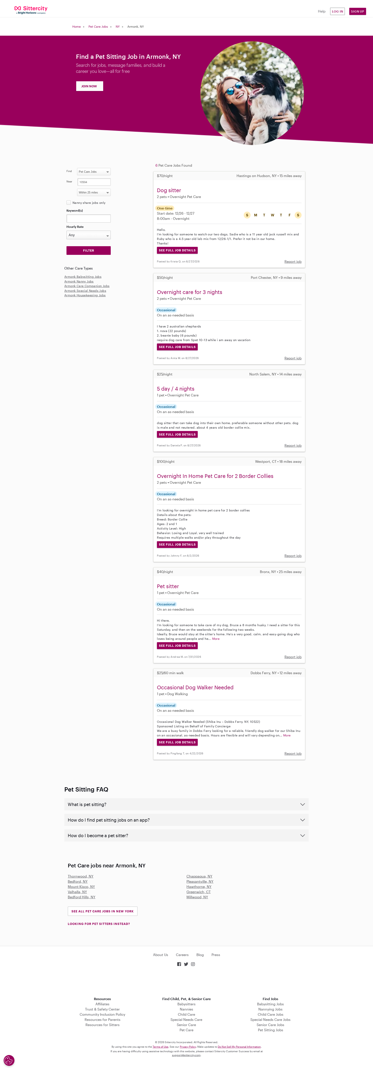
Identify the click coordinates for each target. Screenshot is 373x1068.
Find (69, 170)
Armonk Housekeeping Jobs (85, 295)
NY (118, 26)
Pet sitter (168, 586)
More (216, 638)
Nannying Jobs (270, 1009)
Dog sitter (169, 190)
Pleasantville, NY (199, 881)
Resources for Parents (102, 1019)
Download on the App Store (186, 982)
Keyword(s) (74, 210)
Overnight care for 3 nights (189, 292)
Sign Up (357, 11)
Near (69, 181)
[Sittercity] (31, 9)
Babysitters (186, 1004)
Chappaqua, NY (199, 876)
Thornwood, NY (80, 876)
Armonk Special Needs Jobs (85, 290)
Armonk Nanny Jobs (79, 281)
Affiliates (102, 1004)
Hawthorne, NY (199, 886)
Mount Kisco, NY (81, 886)
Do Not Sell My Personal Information (239, 1046)
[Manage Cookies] (9, 1060)
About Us (160, 955)
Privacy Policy (188, 1046)
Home (76, 26)
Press (216, 955)
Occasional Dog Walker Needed (195, 687)
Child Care (186, 1014)
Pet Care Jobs (98, 26)
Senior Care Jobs (270, 1025)
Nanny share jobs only (89, 202)
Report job (293, 261)
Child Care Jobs (270, 1014)
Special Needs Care (186, 1019)
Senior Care (186, 1025)
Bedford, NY (78, 881)
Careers (182, 955)
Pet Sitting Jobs (270, 1030)
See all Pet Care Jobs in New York (102, 911)
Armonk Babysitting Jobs (82, 276)
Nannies (186, 1009)
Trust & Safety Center (102, 1009)
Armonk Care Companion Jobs (86, 286)
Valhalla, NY (77, 892)
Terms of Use (160, 1046)
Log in (337, 11)
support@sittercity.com (186, 1055)
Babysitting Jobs (270, 1004)
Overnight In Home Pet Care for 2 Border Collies (215, 476)
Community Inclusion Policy (102, 1014)
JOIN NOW (89, 86)
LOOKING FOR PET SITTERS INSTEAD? (99, 924)
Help (322, 11)
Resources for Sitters (102, 1025)
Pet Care (186, 1030)
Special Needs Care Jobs (270, 1019)
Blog (200, 955)
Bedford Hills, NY (81, 897)
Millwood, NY (197, 897)
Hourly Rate (75, 226)
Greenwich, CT (198, 892)
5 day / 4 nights (175, 388)
